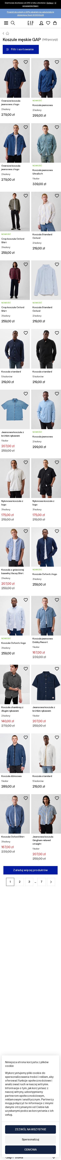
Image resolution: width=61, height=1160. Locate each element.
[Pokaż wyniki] (13, 23)
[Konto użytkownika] (41, 23)
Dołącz (50, 3)
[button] (51, 882)
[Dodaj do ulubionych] (25, 62)
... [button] (35, 881)
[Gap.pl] (30, 23)
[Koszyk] (55, 23)
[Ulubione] (48, 23)
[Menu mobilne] (6, 23)
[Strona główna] (3, 33)
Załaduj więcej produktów (30, 870)
